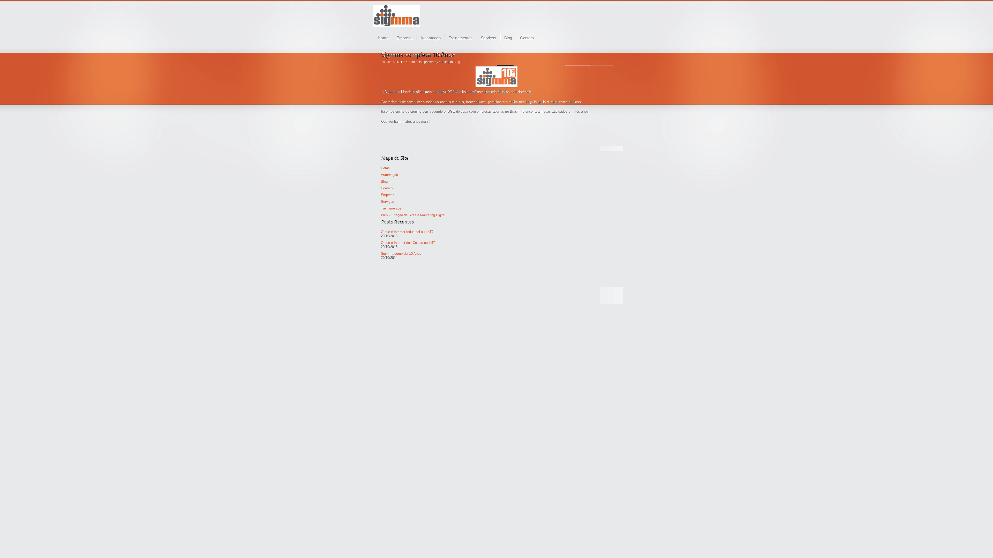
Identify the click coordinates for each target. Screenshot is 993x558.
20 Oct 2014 (389, 62)
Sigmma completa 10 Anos (418, 55)
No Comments (411, 62)
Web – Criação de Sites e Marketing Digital (413, 215)
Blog (508, 38)
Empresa (404, 38)
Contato (527, 38)
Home (383, 38)
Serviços (488, 38)
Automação (430, 38)
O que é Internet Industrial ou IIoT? (407, 232)
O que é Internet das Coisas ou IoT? (408, 243)
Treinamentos (461, 38)
